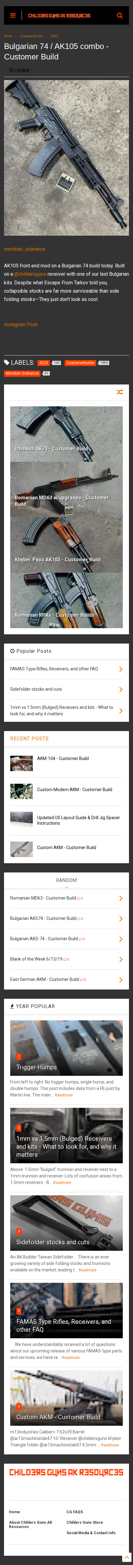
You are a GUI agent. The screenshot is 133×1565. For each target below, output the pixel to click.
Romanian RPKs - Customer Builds (54, 615)
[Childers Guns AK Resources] (59, 15)
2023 (54, 36)
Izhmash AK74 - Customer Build (51, 449)
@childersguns (30, 274)
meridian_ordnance (24, 249)
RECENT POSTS (29, 739)
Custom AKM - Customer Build (66, 847)
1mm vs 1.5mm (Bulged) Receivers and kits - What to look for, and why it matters (66, 1146)
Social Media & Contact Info (91, 1533)
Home (8, 36)
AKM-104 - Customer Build (63, 758)
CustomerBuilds (31, 36)
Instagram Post (20, 324)
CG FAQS (74, 1512)
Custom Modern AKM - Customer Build (74, 789)
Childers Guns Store (84, 1522)
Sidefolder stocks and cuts (52, 1242)
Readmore (64, 1095)
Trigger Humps (36, 1067)
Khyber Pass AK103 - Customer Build (58, 560)
